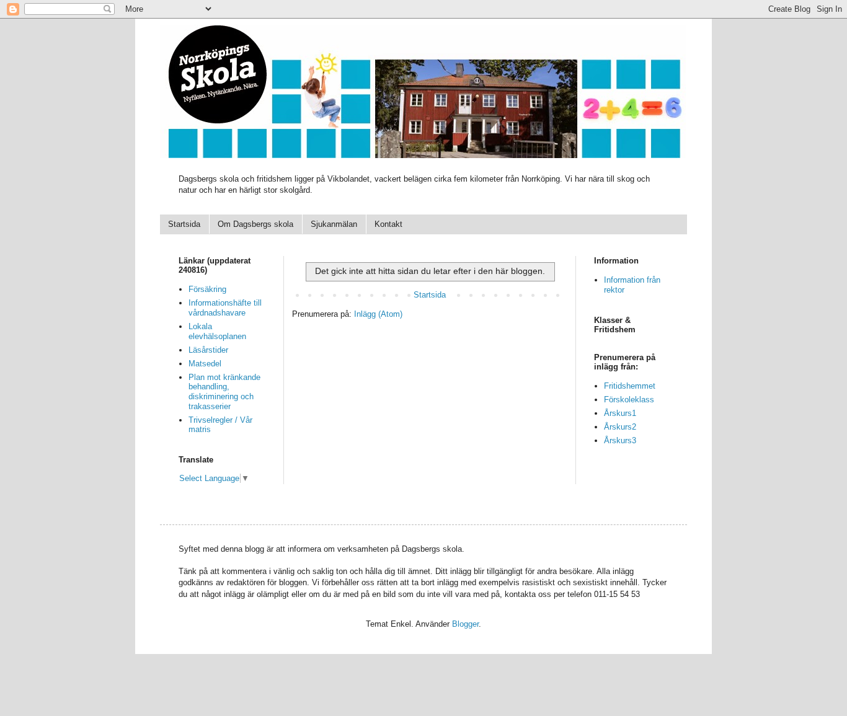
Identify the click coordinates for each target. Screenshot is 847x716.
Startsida (184, 224)
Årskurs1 (620, 413)
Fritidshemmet (629, 386)
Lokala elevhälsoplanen (217, 331)
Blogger (465, 624)
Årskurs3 (620, 440)
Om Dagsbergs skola (255, 224)
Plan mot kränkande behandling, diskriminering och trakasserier (224, 392)
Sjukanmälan (334, 224)
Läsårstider (208, 350)
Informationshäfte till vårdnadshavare (225, 307)
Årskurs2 (620, 426)
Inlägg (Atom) (378, 314)
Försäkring (207, 289)
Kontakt (388, 224)
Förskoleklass (629, 399)
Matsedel (204, 363)
